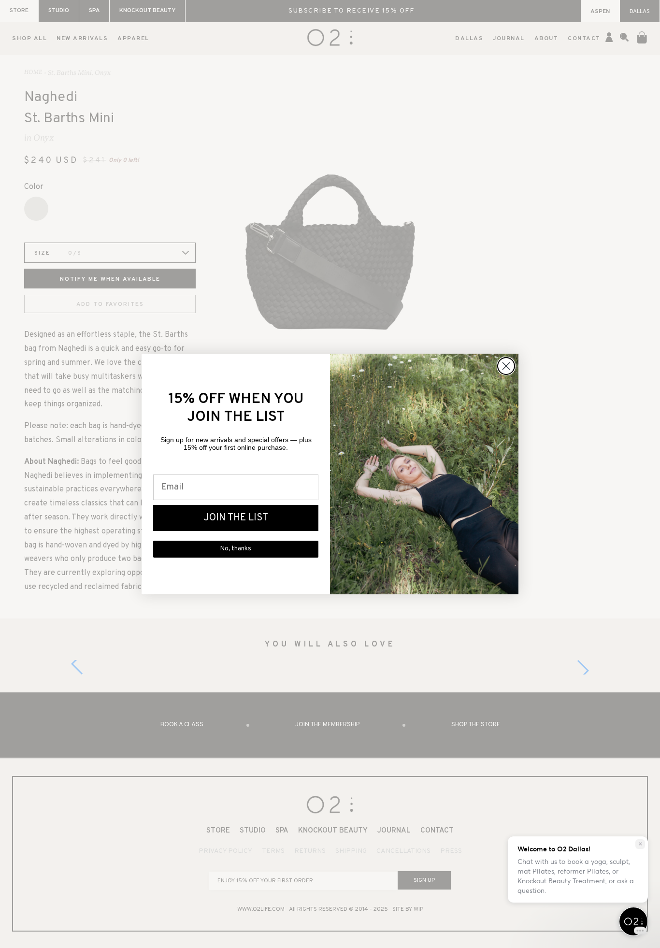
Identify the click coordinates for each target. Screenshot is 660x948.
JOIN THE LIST (236, 518)
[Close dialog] (506, 366)
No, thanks (235, 549)
